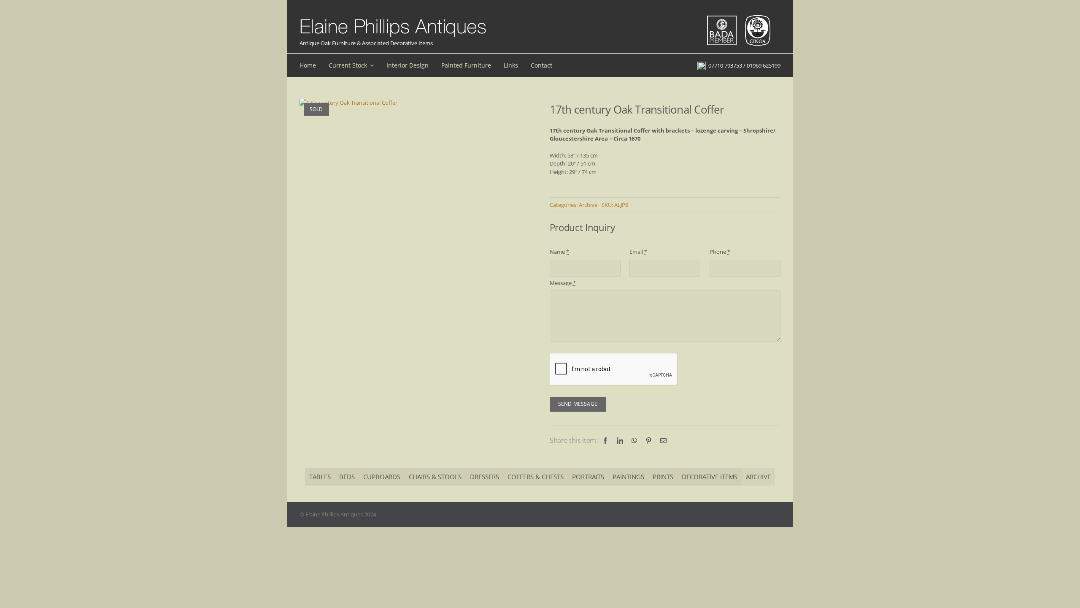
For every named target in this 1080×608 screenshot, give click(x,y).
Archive (588, 205)
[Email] (663, 440)
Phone (720, 251)
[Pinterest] (648, 440)
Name (559, 251)
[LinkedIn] (620, 440)
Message (563, 283)
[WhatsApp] (634, 440)
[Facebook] (605, 440)
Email (638, 251)
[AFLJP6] (348, 103)
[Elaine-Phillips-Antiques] (393, 19)
